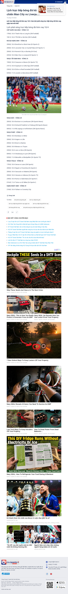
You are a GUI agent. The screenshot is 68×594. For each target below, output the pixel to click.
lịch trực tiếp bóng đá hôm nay (41, 203)
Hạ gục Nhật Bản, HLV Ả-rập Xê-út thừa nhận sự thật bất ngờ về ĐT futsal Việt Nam (32, 235)
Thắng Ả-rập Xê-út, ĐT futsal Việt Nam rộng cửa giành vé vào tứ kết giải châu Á (30, 232)
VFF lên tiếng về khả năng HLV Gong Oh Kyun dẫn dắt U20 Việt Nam (27, 245)
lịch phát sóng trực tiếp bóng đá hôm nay (33, 207)
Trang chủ (9, 6)
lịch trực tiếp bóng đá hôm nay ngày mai (19, 203)
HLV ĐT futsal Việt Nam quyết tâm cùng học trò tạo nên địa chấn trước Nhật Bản (31, 229)
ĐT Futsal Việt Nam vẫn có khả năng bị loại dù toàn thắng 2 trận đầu (27, 227)
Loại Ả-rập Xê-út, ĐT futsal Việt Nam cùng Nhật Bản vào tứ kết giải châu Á (29, 221)
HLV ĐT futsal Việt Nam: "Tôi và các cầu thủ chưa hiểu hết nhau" (26, 237)
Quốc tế (17, 6)
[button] (12, 212)
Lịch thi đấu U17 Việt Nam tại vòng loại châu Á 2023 (23, 240)
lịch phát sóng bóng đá (20, 199)
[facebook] (8, 212)
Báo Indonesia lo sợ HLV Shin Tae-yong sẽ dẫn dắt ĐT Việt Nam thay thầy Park (30, 243)
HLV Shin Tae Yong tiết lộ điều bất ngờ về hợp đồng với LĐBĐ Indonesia (28, 224)
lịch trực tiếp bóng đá (35, 199)
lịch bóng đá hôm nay (14, 207)
